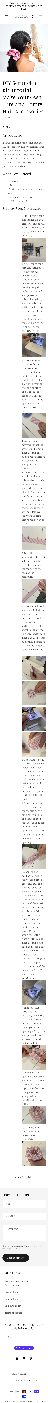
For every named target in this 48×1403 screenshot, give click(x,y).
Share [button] (9, 127)
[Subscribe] (39, 1337)
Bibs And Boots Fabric (18, 1401)
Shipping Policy (13, 1305)
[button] (6, 16)
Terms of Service (13, 1312)
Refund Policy (12, 1298)
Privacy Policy (12, 1291)
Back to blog (26, 1177)
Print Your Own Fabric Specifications (16, 1283)
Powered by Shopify (36, 1401)
